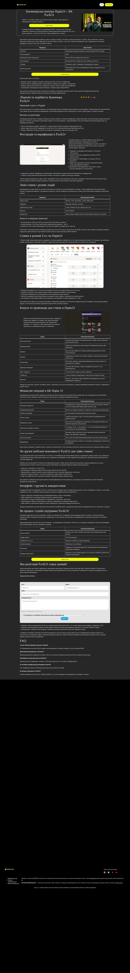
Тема (23, 591)
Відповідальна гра (12, 878)
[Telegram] (108, 872)
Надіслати (64, 618)
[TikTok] (112, 872)
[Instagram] (104, 872)
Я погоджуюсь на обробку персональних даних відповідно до (53, 615)
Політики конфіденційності (73, 615)
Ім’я (23, 584)
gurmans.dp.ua (93, 878)
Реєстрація (109, 4)
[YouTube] (116, 872)
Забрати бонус (49, 25)
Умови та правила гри (13, 883)
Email (67, 584)
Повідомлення (26, 598)
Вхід (102, 4)
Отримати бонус (65, 74)
